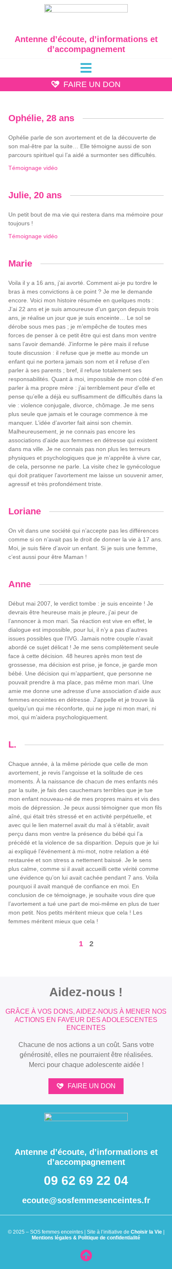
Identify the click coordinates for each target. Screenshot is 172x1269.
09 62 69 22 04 (86, 1180)
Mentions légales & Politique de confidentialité (86, 1238)
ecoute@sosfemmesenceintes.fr (86, 1200)
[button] (86, 68)
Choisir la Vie (146, 1232)
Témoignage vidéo (33, 168)
